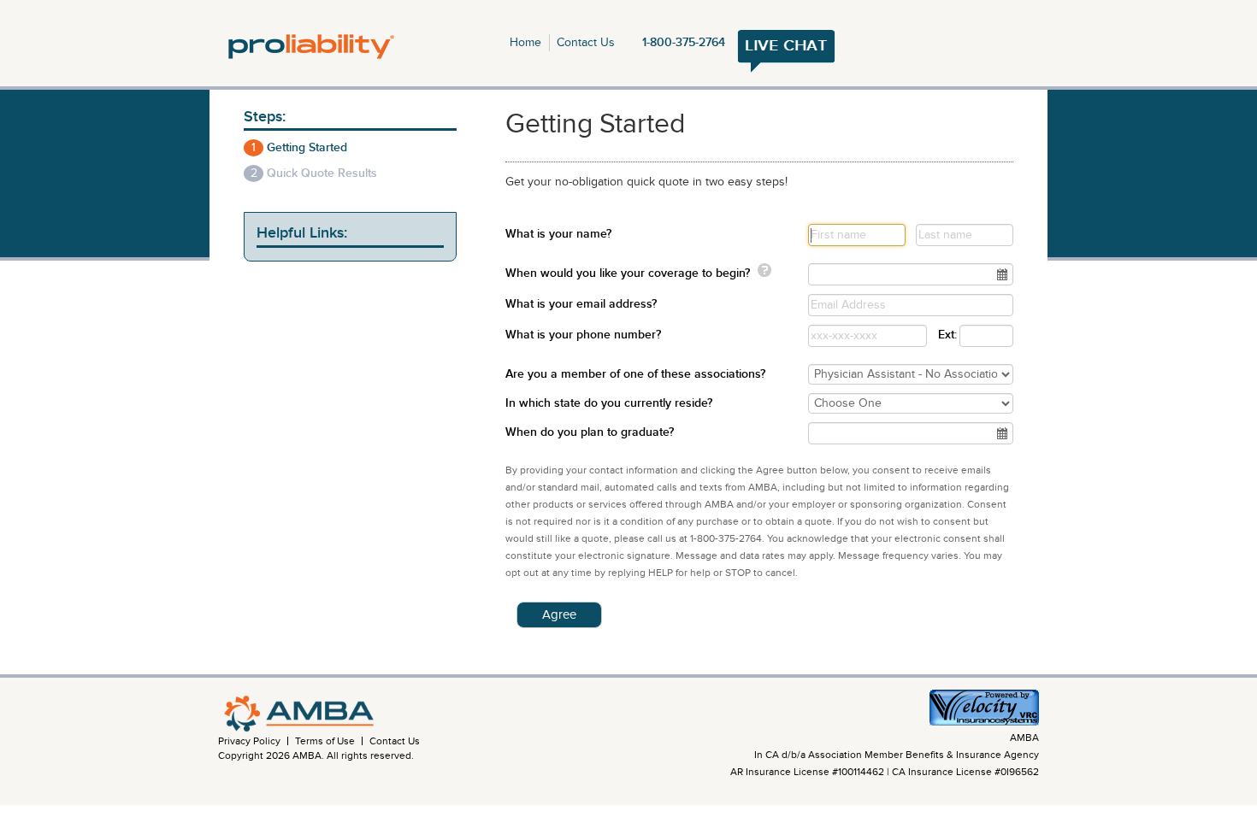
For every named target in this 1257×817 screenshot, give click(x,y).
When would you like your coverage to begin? (627, 273)
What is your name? (558, 233)
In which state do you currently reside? (608, 403)
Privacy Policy (249, 741)
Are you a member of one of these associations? (635, 374)
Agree (559, 614)
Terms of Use (325, 741)
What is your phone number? (583, 334)
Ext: (943, 334)
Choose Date (1003, 275)
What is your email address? (581, 304)
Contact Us (586, 42)
